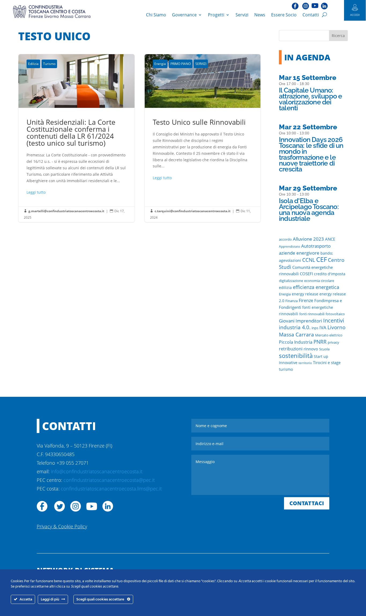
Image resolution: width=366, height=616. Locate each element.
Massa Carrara (296, 334)
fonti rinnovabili (311, 313)
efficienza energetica (316, 287)
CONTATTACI (306, 503)
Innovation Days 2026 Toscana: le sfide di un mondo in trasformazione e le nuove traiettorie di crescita (311, 154)
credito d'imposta (329, 274)
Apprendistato (289, 246)
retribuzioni (290, 349)
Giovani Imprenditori (300, 321)
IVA (322, 327)
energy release (305, 294)
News (259, 15)
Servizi (242, 15)
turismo (286, 369)
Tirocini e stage (327, 362)
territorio (305, 363)
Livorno (336, 327)
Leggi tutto (36, 192)
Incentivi (333, 320)
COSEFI (306, 273)
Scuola (324, 349)
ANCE (330, 239)
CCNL (308, 259)
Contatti (310, 15)
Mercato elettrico (328, 335)
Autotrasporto (316, 246)
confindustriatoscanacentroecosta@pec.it (109, 480)
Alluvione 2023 (308, 239)
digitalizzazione (291, 280)
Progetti (216, 15)
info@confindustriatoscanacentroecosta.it (97, 471)
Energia (160, 63)
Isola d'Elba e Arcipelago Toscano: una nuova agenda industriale (309, 209)
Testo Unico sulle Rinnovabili (202, 138)
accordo (285, 239)
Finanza (291, 300)
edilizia (285, 287)
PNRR (320, 341)
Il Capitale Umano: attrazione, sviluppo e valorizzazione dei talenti (310, 99)
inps (315, 328)
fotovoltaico (335, 313)
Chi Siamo (156, 15)
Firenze (306, 300)
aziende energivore (299, 253)
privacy (333, 342)
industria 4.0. (295, 327)
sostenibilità (296, 355)
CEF (321, 259)
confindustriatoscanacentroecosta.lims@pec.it (111, 488)
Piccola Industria (295, 342)
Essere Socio (284, 15)
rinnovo (311, 348)
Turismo (49, 63)
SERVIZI (200, 63)
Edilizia (33, 63)
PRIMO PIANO (180, 63)
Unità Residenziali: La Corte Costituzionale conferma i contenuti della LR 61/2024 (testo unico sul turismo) (76, 138)
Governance (184, 15)
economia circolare (319, 280)
